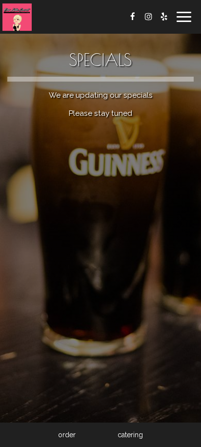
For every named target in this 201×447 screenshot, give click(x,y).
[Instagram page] (148, 16)
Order (67, 435)
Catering (130, 435)
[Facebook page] (133, 16)
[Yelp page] (164, 16)
